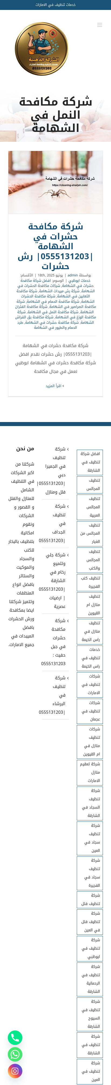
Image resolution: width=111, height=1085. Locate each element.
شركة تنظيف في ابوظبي (91, 948)
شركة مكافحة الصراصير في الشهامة (56, 304)
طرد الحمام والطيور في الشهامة (47, 325)
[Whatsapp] (15, 1054)
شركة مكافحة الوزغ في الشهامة (56, 315)
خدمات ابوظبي (79, 280)
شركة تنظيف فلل (90, 899)
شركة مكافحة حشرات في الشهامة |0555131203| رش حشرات (55, 182)
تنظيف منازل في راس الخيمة (91, 631)
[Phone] (15, 1037)
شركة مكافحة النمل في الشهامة (52, 312)
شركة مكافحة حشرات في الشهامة (52, 322)
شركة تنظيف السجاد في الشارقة (91, 803)
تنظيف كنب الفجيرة (90, 582)
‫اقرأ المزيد (54, 386)
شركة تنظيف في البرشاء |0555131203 (55, 695)
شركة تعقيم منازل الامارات (90, 772)
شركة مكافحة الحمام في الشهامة (53, 301)
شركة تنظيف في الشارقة (91, 1045)
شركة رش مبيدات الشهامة (59, 291)
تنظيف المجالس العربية (93, 507)
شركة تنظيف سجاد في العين (92, 838)
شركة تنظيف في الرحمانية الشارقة (91, 979)
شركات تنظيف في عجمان (91, 711)
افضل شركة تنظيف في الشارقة (90, 462)
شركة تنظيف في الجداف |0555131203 (55, 523)
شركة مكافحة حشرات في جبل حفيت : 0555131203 (55, 642)
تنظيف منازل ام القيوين (93, 605)
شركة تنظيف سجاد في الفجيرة (92, 873)
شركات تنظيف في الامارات (91, 685)
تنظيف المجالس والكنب (93, 560)
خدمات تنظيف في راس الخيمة (91, 658)
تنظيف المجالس (93, 484)
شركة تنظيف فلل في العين (90, 922)
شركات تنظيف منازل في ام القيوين (91, 742)
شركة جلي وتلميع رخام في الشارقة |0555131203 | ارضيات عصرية (55, 581)
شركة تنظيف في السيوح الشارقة (91, 1014)
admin (73, 275)
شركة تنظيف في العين (91, 1071)
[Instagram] (15, 1071)
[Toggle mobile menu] (100, 25)
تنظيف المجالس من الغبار (90, 534)
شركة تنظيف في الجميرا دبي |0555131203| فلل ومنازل (55, 470)
